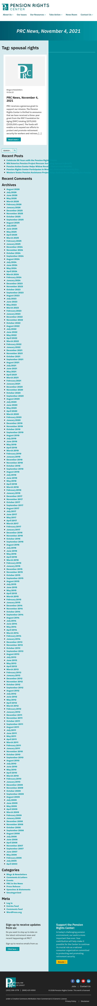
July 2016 (11, 547)
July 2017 (11, 511)
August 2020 (13, 398)
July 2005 (12, 860)
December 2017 (14, 496)
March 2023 (13, 307)
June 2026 (12, 195)
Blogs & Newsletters (17, 874)
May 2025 (12, 231)
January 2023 (13, 313)
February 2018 (14, 489)
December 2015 (14, 568)
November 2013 (15, 644)
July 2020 (12, 401)
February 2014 (14, 635)
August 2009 (13, 796)
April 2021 (12, 374)
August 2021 (13, 362)
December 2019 (14, 423)
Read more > (13, 139)
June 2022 (12, 331)
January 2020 (14, 420)
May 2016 (11, 553)
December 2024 (15, 246)
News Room (71, 14)
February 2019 (14, 453)
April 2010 (12, 772)
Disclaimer (85, 1001)
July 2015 (11, 584)
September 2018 (15, 468)
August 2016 (13, 544)
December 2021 (14, 350)
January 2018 (13, 492)
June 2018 (12, 477)
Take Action (55, 14)
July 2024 (11, 262)
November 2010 (15, 751)
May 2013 (11, 663)
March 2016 (13, 559)
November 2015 (15, 571)
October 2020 (14, 392)
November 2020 (15, 389)
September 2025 (15, 219)
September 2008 (15, 830)
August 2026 (13, 189)
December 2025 (15, 210)
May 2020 (12, 407)
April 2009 (12, 808)
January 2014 (13, 638)
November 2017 (15, 499)
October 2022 (13, 322)
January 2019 (13, 456)
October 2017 (13, 502)
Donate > (62, 961)
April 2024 (12, 271)
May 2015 (11, 590)
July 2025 (11, 225)
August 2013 (13, 653)
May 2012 (11, 699)
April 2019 (12, 447)
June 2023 (12, 301)
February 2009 (14, 815)
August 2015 (13, 581)
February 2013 (14, 672)
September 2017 (15, 505)
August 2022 (13, 325)
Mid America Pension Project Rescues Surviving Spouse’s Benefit (39, 163)
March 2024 (13, 274)
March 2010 (13, 775)
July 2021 (11, 365)
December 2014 (14, 605)
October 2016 (13, 538)
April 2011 (12, 739)
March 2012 (13, 705)
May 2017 (11, 517)
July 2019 (11, 438)
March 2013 (13, 669)
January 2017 (13, 529)
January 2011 (13, 748)
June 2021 (12, 368)
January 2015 (13, 602)
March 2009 (13, 812)
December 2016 (14, 532)
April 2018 (12, 483)
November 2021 (15, 353)
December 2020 (15, 386)
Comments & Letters (17, 877)
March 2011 (12, 742)
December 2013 (14, 641)
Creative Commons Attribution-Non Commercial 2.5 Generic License (39, 998)
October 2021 (13, 356)
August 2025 (13, 222)
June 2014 (12, 623)
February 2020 (14, 417)
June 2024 (12, 265)
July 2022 (11, 328)
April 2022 (12, 337)
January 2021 (13, 383)
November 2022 (15, 319)
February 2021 (14, 380)
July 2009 (12, 799)
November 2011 (14, 717)
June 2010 (12, 766)
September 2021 (15, 359)
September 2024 (15, 255)
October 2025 (13, 216)
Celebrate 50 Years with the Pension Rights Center (32, 160)
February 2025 (14, 240)
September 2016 (15, 541)
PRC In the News (15, 883)
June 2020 (12, 404)
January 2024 (13, 280)
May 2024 (12, 268)
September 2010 (15, 757)
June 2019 (12, 441)
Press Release (13, 886)
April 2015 (12, 593)
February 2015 (14, 599)
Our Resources (37, 14)
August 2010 (13, 760)
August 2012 (13, 690)
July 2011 (11, 730)
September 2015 (15, 578)
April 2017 (12, 520)
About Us (7, 14)
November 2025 (15, 213)
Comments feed (15, 909)
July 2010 (11, 763)
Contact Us (86, 14)
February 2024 (14, 277)
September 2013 (15, 651)
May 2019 (11, 444)
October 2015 (13, 575)
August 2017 (13, 508)
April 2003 (12, 863)
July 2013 (11, 657)
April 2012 (12, 702)
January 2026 (13, 207)
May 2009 (12, 806)
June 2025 (12, 228)
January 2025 (13, 243)
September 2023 (15, 292)
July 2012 (11, 693)
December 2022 (15, 316)
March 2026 (13, 201)
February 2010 (14, 778)
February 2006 (14, 857)
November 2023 (15, 286)
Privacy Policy (70, 1001)
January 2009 (14, 818)
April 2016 (12, 556)
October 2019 (13, 429)
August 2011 (13, 726)
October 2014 (13, 611)
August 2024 (13, 259)
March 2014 (13, 632)
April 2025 (12, 234)
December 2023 (15, 283)
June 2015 (12, 587)
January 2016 (13, 565)
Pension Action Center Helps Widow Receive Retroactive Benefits (39, 166)
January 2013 (13, 675)
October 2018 (13, 465)
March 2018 (13, 486)
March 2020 (13, 413)
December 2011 (14, 714)
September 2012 (15, 687)
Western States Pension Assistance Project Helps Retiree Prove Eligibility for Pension (49, 172)
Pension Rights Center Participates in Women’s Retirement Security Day (43, 169)
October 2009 (14, 790)
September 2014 (15, 614)
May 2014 (11, 626)
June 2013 (12, 660)
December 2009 (15, 784)
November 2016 (15, 535)
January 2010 (13, 781)
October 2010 (13, 754)
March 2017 (12, 523)
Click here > (13, 949)
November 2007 (15, 845)
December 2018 (14, 459)
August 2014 (13, 617)
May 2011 (11, 736)
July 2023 (11, 298)
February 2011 (14, 745)
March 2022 (13, 341)
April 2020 (12, 410)
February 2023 (14, 310)
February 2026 (14, 204)
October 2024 (13, 252)
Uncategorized (14, 892)
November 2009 (15, 787)
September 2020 (15, 395)
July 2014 (11, 620)
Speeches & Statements (18, 889)
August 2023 (13, 295)
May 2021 (11, 371)
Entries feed (13, 905)
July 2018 (11, 474)
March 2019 (13, 450)
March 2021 (13, 377)
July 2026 (11, 192)
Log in (10, 902)
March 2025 (13, 237)
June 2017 (12, 514)
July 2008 (12, 836)
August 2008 (13, 833)
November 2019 (15, 426)
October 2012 (13, 684)
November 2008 (15, 824)
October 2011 (13, 720)
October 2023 (13, 289)
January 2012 (13, 711)
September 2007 (15, 848)
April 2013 (12, 666)
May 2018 (11, 480)
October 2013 (13, 647)
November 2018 (15, 462)
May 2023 (12, 304)
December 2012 (14, 678)
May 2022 (12, 335)
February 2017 (14, 526)
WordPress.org (14, 912)
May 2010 (11, 769)
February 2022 (14, 344)
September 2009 (15, 793)
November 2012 (15, 681)
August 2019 (13, 435)
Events (10, 880)
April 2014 (12, 629)
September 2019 (15, 432)
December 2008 (15, 821)
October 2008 (14, 827)
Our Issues (22, 14)
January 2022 (13, 347)
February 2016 (14, 562)
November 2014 (15, 608)
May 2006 (12, 854)
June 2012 (12, 696)
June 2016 (12, 550)
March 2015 (13, 596)
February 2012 (14, 708)
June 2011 (12, 733)
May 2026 (12, 198)
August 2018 (13, 471)
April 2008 (12, 842)
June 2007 (12, 851)
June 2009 (12, 802)
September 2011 (15, 723)
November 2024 (15, 249)
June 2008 (12, 839)
